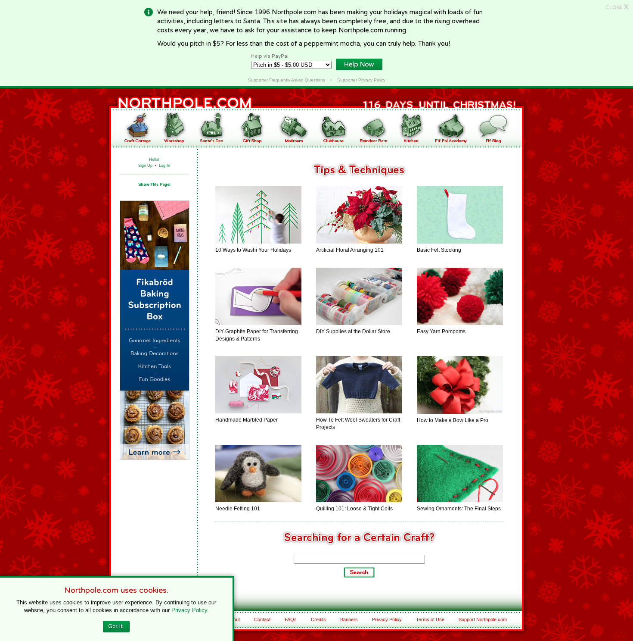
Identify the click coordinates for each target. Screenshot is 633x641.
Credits (318, 619)
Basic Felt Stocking (439, 250)
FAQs (291, 619)
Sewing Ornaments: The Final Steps (459, 509)
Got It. (116, 626)
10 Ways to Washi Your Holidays (253, 250)
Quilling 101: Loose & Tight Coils (354, 509)
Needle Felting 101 (237, 509)
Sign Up (145, 165)
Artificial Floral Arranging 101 (350, 250)
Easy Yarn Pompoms (441, 331)
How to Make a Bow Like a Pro (452, 420)
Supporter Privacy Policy (361, 80)
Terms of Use (430, 619)
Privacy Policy (387, 619)
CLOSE (617, 7)
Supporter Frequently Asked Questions (286, 80)
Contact (262, 619)
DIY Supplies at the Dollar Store (353, 331)
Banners (349, 619)
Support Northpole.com (483, 619)
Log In (164, 165)
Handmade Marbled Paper (246, 420)
